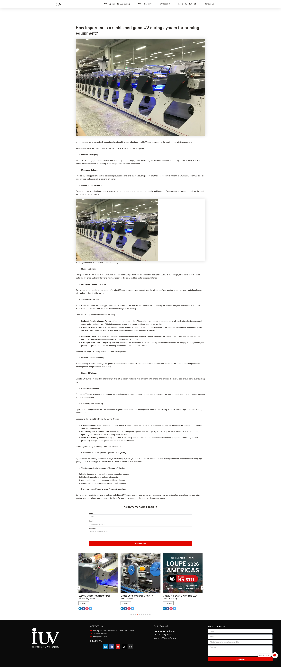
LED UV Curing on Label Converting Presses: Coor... (180, 597)
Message (92, 528)
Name (91, 513)
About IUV (182, 4)
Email (91, 521)
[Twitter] (90, 608)
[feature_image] (98, 573)
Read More (84, 603)
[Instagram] (87, 608)
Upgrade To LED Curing (119, 4)
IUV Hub (192, 4)
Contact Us (209, 4)
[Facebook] (83, 608)
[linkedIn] (80, 608)
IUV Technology (144, 4)
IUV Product (164, 4)
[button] (131, 614)
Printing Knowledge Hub (20, 15)
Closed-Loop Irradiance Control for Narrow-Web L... (95, 597)
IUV (105, 4)
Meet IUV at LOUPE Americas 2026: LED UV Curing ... (138, 597)
